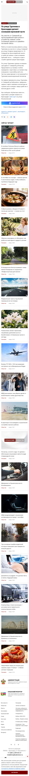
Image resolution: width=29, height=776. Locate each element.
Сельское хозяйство (6, 729)
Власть (3, 708)
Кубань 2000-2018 (20, 716)
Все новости (4, 703)
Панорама (18, 703)
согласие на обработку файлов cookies (13, 768)
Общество (4, 23)
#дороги (4, 111)
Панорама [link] (3, 184)
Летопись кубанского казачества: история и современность (21, 710)
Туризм (3, 727)
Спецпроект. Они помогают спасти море (22, 725)
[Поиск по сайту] (27, 2)
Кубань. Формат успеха (22, 719)
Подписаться (16, 103)
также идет (12, 97)
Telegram (18, 744)
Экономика (4, 711)
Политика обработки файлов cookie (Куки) (21, 739)
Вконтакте (11, 744)
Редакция (18, 728)
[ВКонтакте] (4, 117)
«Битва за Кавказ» (20, 705)
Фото (2, 721)
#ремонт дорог (12, 111)
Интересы (3, 732)
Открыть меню (2, 2)
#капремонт (21, 111)
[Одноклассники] (7, 117)
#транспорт (5, 113)
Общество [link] (3, 153)
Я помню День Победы (22, 721)
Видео (2, 724)
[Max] (14, 117)
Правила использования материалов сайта (20, 735)
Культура (3, 719)
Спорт (2, 716)
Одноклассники (15, 744)
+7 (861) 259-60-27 (14, 753)
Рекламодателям (20, 731)
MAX (24, 107)
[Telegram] (11, 117)
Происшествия (5, 713)
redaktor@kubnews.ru (15, 755)
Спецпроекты (19, 713)
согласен (14, 772)
